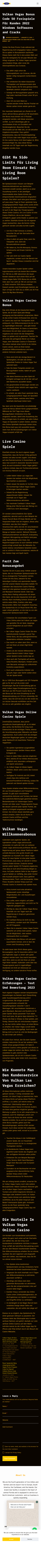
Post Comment (9, 1458)
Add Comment (7, 1427)
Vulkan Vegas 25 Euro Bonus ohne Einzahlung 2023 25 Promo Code (10, 1340)
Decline (29, 1539)
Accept (11, 1539)
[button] (37, 1502)
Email (4, 1413)
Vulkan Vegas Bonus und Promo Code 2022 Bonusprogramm (28, 1340)
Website (5, 1420)
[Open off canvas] (38, 3)
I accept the (13, 1452)
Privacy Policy (17, 1452)
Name (5, 1406)
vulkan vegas (7, 1050)
